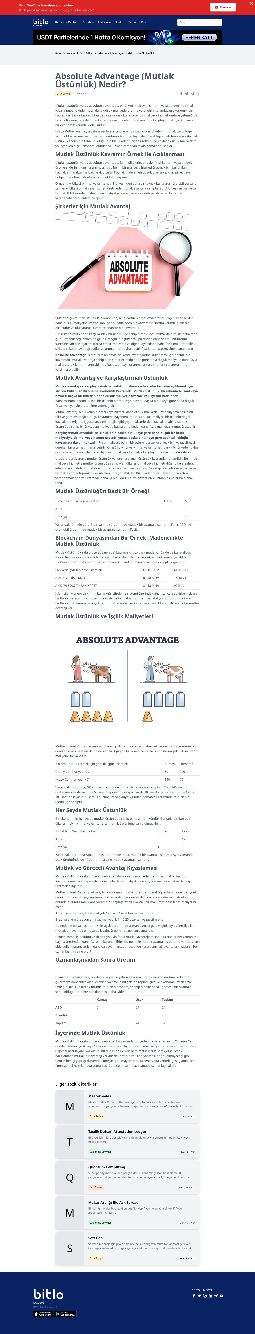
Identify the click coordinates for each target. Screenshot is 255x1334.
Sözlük (119, 22)
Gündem (88, 22)
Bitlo (144, 22)
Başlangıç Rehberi (66, 22)
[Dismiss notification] (251, 3)
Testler (132, 22)
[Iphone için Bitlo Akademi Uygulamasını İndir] (43, 1314)
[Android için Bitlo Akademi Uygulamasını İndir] (65, 1314)
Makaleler (104, 22)
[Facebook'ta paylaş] (181, 93)
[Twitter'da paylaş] (187, 93)
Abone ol (225, 7)
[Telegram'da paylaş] (192, 93)
